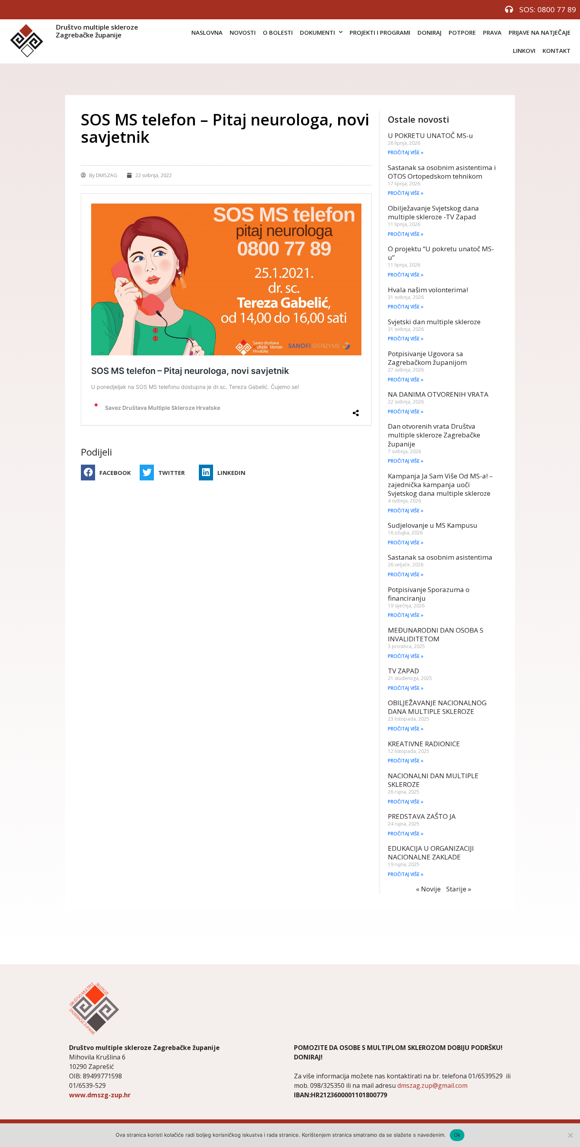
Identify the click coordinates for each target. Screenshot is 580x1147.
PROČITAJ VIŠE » (405, 152)
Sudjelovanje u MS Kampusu (432, 525)
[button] (108, 472)
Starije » (458, 888)
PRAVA (492, 32)
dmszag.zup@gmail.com (432, 1085)
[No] (570, 1135)
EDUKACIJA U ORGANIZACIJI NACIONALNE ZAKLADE (431, 852)
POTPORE (462, 32)
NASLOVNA (207, 32)
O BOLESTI (278, 32)
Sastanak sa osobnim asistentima (440, 557)
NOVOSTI (243, 32)
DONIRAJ (429, 32)
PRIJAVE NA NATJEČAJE (540, 32)
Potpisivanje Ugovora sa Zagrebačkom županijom (427, 358)
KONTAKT (557, 50)
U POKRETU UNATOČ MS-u (430, 135)
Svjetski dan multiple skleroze (434, 321)
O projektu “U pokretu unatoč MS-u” (441, 253)
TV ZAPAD (403, 670)
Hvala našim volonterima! (428, 289)
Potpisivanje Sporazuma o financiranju (429, 594)
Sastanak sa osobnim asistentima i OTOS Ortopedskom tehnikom (442, 172)
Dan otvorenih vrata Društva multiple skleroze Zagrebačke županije (434, 435)
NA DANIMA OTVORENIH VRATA (438, 394)
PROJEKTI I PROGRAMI (380, 32)
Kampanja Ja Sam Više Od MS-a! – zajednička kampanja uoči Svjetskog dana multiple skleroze (440, 484)
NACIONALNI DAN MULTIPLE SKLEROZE (433, 780)
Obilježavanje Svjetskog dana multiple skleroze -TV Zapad (433, 212)
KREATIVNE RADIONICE (424, 743)
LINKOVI (524, 50)
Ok (457, 1135)
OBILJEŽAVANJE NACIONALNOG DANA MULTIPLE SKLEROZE (437, 707)
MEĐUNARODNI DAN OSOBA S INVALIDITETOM (435, 634)
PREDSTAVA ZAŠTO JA (422, 816)
